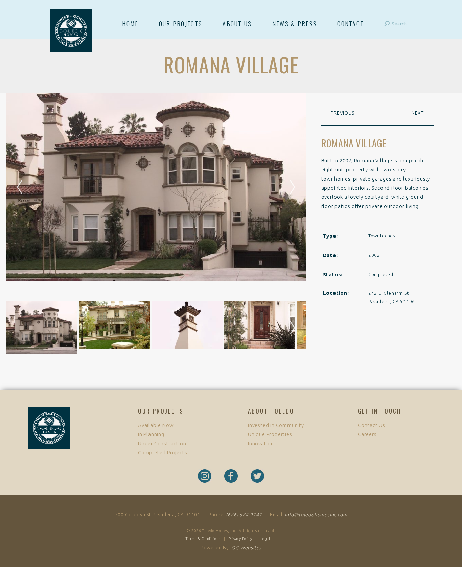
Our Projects (161, 411)
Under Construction (162, 443)
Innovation (261, 443)
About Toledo (271, 411)
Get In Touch (379, 411)
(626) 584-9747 (244, 514)
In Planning (151, 434)
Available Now (156, 425)
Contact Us (371, 425)
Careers (367, 434)
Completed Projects (162, 452)
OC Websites (246, 547)
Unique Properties (270, 434)
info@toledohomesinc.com (316, 514)
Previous (341, 113)
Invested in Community (276, 425)
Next (289, 327)
